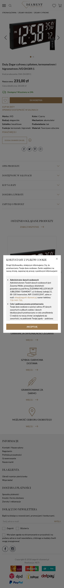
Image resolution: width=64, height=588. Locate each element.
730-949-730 (16, 300)
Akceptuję (32, 327)
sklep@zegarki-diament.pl (25, 297)
